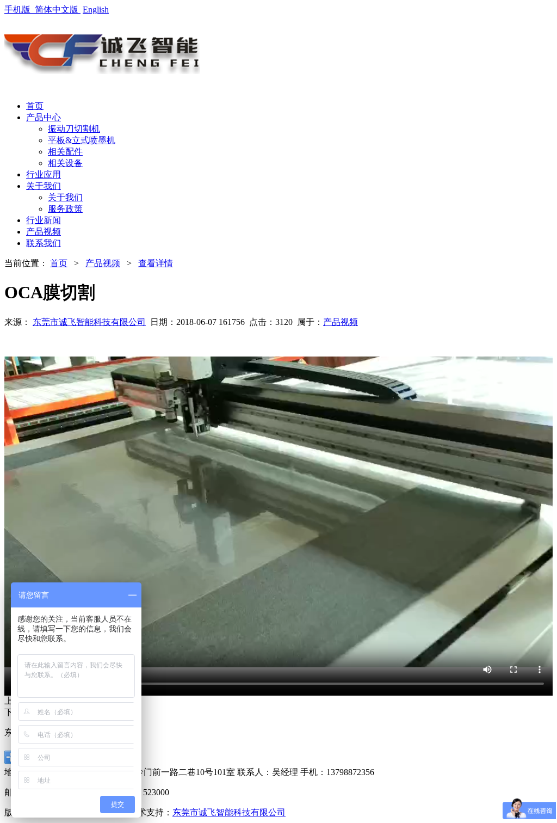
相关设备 (65, 163)
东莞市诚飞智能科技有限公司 (89, 322)
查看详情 (155, 263)
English (96, 9)
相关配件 (65, 151)
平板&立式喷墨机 (81, 140)
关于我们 (65, 197)
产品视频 (102, 263)
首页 (58, 263)
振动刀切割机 (74, 128)
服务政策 (65, 208)
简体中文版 (58, 9)
